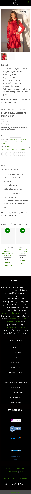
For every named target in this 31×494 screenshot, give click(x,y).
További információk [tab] (10, 169)
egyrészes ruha (23, 139)
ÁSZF (21, 472)
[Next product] (3, 123)
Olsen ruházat (15, 402)
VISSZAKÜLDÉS (12, 472)
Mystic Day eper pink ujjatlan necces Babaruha (8, 252)
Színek (15, 109)
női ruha (18, 149)
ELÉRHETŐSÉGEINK (10, 478)
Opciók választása (8, 264)
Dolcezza (15, 357)
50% (8, 147)
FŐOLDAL (9, 468)
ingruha (26, 147)
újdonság (24, 149)
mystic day (10, 149)
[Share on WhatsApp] (3, 154)
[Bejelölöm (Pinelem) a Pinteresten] (19, 154)
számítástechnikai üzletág (15, 327)
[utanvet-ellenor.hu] (16, 420)
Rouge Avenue (15, 372)
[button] (2, 2)
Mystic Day (15, 367)
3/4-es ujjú (13, 139)
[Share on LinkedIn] (23, 154)
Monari (15, 347)
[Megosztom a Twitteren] (11, 154)
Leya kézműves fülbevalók (15, 382)
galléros (4, 141)
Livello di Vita (15, 377)
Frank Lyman (15, 397)
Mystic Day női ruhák (21, 141)
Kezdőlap (5, 109)
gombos (10, 141)
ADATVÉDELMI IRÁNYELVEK (15, 475)
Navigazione (15, 352)
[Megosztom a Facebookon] (7, 154)
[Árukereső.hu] (15, 429)
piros (22, 109)
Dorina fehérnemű (16, 392)
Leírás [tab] (3, 165)
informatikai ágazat (10, 313)
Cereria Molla (15, 387)
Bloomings (15, 362)
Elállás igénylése (15, 492)
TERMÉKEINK (20, 468)
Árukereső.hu (15, 444)
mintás (3, 149)
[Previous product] (7, 123)
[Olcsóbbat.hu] (16, 449)
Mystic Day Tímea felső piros (23, 251)
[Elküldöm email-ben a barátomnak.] (15, 154)
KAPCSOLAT (23, 478)
